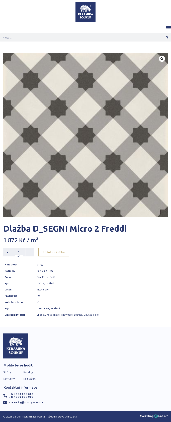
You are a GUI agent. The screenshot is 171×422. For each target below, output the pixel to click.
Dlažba (40, 283)
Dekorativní (43, 308)
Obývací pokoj (91, 314)
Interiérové (43, 289)
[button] (168, 27)
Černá (45, 277)
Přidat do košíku (54, 252)
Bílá (39, 277)
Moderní (55, 308)
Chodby (41, 314)
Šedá (52, 277)
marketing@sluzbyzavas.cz (26, 402)
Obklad (50, 283)
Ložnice (78, 314)
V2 (38, 302)
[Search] (167, 37)
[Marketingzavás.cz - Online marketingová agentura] (154, 417)
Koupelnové (53, 314)
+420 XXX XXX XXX (21, 393)
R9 (38, 295)
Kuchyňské (67, 314)
